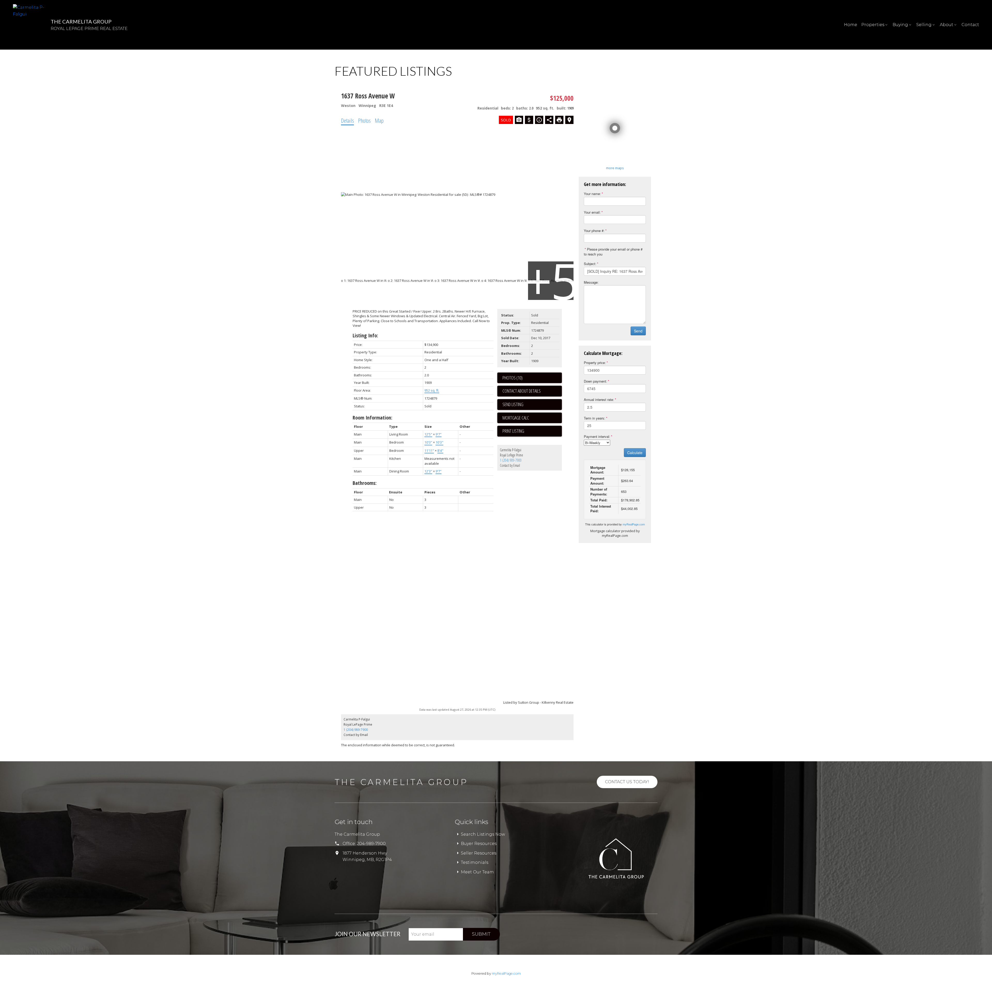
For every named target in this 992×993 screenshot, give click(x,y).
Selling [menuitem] (924, 24)
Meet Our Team (477, 872)
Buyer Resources (479, 843)
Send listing (512, 404)
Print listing (513, 431)
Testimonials (474, 862)
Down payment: (595, 381)
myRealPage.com (634, 524)
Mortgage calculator (532, 418)
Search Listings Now (483, 834)
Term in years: (594, 418)
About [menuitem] (946, 24)
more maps (615, 168)
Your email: (592, 212)
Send (638, 330)
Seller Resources (478, 853)
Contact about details (521, 391)
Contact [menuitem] (970, 24)
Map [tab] (379, 120)
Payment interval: (597, 436)
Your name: (592, 193)
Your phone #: (594, 230)
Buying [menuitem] (900, 24)
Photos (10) (512, 378)
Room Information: (372, 417)
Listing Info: (365, 335)
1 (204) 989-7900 (511, 460)
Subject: (590, 263)
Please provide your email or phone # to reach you (613, 252)
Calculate (634, 452)
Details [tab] (347, 120)
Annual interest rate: (599, 399)
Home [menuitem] (850, 24)
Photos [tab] (364, 120)
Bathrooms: (365, 482)
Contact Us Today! (627, 781)
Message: (591, 282)
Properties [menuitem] (872, 24)
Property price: (595, 362)
